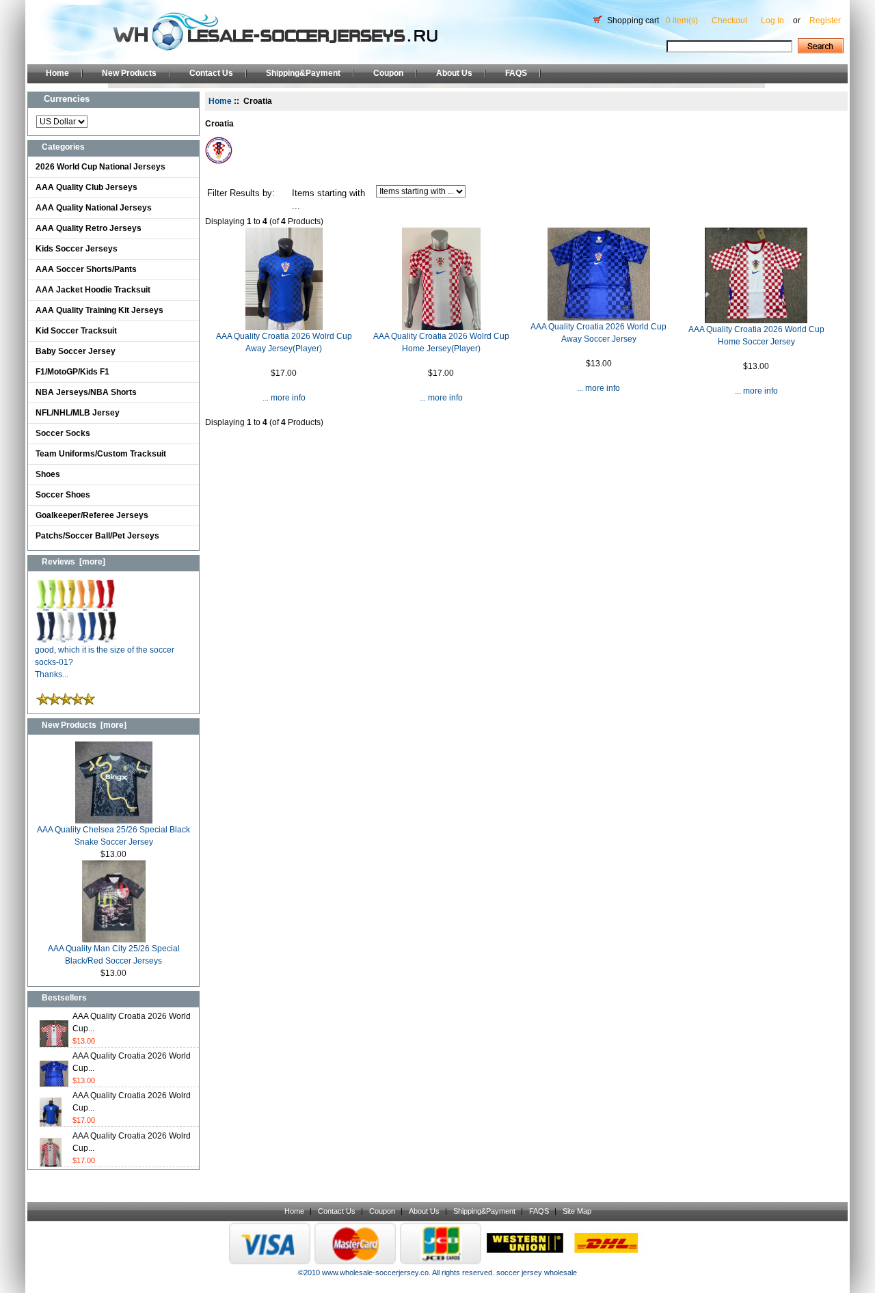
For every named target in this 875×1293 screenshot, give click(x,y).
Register (825, 20)
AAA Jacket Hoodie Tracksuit (93, 290)
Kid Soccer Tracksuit (76, 331)
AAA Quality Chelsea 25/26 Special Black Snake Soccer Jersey (113, 836)
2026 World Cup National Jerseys (100, 167)
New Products (129, 73)
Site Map (577, 1211)
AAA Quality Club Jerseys (86, 187)
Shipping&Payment (303, 73)
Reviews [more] (73, 562)
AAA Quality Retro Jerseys (89, 228)
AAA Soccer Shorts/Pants (86, 269)
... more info (284, 398)
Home (57, 73)
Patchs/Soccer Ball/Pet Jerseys (97, 536)
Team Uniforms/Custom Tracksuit (101, 454)
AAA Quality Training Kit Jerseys (99, 310)
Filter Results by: (241, 193)
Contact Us (211, 73)
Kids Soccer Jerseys (77, 249)
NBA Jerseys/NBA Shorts (86, 392)
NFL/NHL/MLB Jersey (78, 413)
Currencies (67, 99)
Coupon (388, 73)
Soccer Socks (63, 433)
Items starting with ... (328, 200)
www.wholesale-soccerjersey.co (375, 1272)
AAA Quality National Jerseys (94, 208)
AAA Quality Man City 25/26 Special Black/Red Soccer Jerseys (114, 955)
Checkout (729, 20)
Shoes (48, 474)
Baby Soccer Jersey (76, 351)
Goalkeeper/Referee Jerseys (92, 515)
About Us (454, 73)
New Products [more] (84, 725)
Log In (772, 20)
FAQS (516, 73)
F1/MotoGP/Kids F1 (72, 372)
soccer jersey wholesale (536, 1272)
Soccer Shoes (63, 495)
